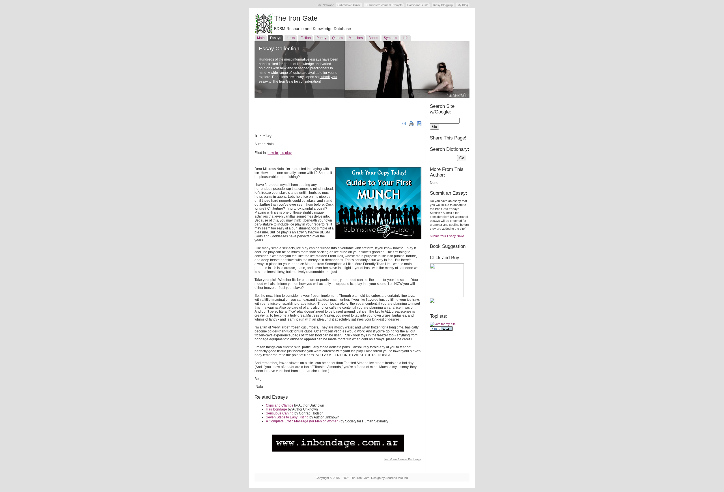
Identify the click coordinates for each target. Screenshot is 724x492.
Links (291, 38)
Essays (275, 38)
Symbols (390, 38)
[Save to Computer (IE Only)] (419, 125)
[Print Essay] (411, 125)
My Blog (463, 5)
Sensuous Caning (280, 413)
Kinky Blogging (443, 5)
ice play (286, 153)
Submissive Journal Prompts (384, 5)
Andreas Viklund (396, 478)
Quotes (337, 38)
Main (261, 38)
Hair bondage (276, 409)
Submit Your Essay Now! (447, 236)
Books (373, 38)
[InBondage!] (338, 450)
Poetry (321, 38)
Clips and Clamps (279, 405)
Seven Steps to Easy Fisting (287, 417)
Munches (356, 38)
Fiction (306, 38)
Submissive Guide (349, 5)
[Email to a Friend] (403, 125)
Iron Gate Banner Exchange (402, 459)
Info (405, 38)
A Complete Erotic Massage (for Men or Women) (303, 421)
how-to (273, 153)
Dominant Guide (417, 5)
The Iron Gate (296, 18)
